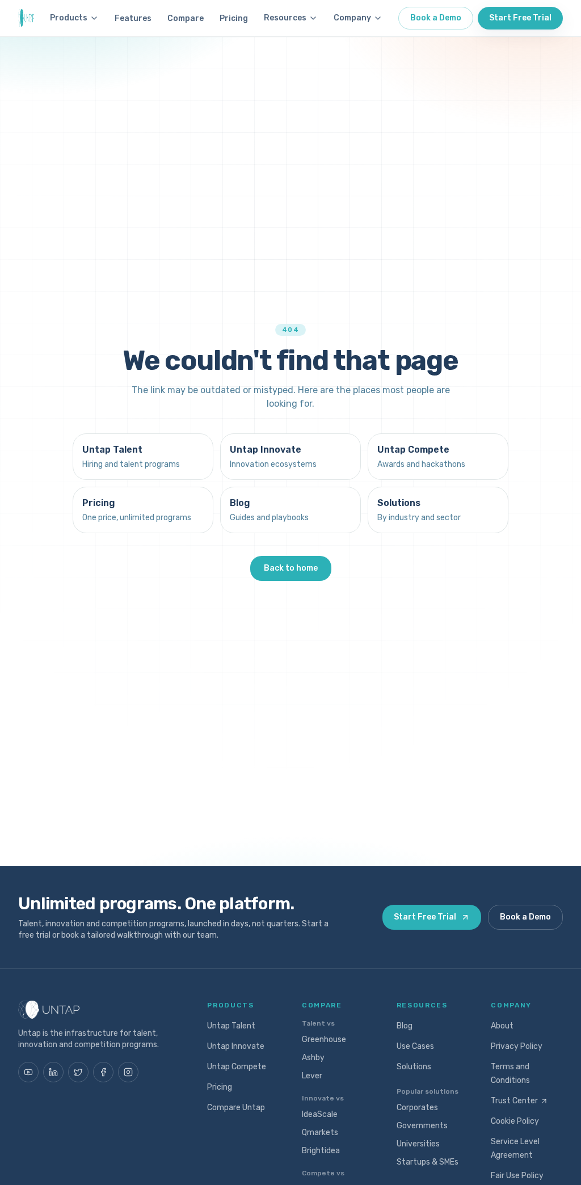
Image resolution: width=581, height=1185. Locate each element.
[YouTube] (28, 1072)
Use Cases (415, 1046)
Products (68, 18)
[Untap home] (26, 18)
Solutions (414, 1067)
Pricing (234, 18)
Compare (185, 18)
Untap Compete (236, 1067)
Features (133, 18)
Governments (422, 1126)
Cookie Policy (515, 1121)
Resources (285, 18)
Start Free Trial (520, 18)
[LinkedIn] (53, 1072)
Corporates (417, 1107)
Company (352, 18)
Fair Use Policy (517, 1175)
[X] (78, 1072)
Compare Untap (236, 1107)
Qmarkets (320, 1132)
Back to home (291, 568)
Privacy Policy (516, 1046)
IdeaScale (320, 1114)
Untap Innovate (235, 1046)
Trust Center (514, 1101)
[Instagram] (128, 1072)
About (502, 1026)
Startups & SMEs (427, 1162)
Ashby (313, 1057)
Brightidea (321, 1151)
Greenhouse (324, 1039)
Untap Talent (231, 1026)
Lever (312, 1076)
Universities (418, 1144)
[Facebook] (103, 1072)
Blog (404, 1026)
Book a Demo (435, 18)
